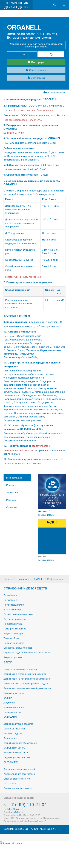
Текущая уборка (11, 638)
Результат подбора (13, 633)
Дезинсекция (10, 738)
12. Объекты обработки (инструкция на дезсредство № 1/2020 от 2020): (28, 427)
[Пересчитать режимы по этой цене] (51, 54)
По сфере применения (15, 618)
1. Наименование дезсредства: (23, 99)
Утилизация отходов (14, 692)
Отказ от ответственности (17, 778)
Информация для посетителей (19, 773)
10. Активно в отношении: (20, 331)
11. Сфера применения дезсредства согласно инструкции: (32, 364)
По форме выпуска (13, 623)
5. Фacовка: (11, 165)
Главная (22, 579)
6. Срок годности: (15, 174)
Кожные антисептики (14, 728)
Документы (9, 702)
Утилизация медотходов (16, 752)
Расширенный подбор (15, 628)
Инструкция (37, 62)
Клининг (8, 697)
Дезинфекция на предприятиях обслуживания (27, 678)
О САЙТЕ (11, 762)
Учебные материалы (14, 707)
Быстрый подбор (12, 609)
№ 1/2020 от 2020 (14, 133)
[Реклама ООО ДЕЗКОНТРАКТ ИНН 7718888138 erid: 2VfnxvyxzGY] (52, 536)
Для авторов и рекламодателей (19, 768)
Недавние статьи (12, 712)
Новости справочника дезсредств (20, 669)
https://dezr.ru (13, 808)
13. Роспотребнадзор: (17, 445)
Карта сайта (10, 783)
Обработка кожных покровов (18, 647)
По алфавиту (10, 595)
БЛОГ (8, 662)
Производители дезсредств (17, 788)
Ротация (11, 500)
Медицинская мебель (14, 747)
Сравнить (11, 507)
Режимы (11, 485)
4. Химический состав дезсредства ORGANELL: (33, 138)
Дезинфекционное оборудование (20, 742)
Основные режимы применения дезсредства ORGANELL (32, 182)
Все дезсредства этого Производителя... (33, 109)
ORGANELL (37, 579)
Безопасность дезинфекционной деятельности (27, 688)
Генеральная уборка (14, 642)
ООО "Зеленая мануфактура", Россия (43, 115)
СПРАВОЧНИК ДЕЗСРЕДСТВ (25, 588)
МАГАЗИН (11, 717)
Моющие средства (13, 733)
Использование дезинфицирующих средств (26, 683)
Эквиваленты (13, 492)
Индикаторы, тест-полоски (17, 757)
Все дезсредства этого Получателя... (23, 119)
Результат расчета (13, 657)
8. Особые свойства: (17, 315)
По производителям (14, 604)
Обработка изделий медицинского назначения (27, 652)
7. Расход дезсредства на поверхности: (28, 282)
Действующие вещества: (19, 148)
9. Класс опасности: (16, 321)
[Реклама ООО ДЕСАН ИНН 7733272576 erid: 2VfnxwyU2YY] (52, 491)
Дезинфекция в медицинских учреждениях (25, 673)
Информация (14, 477)
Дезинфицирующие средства (18, 723)
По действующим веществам (18, 614)
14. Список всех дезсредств (21, 459)
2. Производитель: (16, 105)
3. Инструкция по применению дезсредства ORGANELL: (31, 126)
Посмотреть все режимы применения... (23, 276)
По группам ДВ (11, 599)
